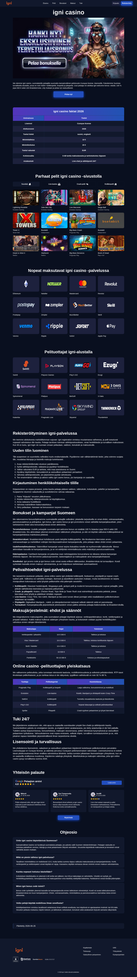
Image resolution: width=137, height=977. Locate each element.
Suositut (24, 184)
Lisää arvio (112, 783)
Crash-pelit (81, 184)
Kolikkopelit (109, 184)
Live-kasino (52, 184)
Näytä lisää (68, 817)
